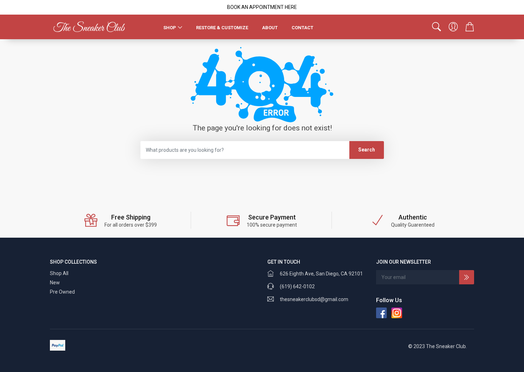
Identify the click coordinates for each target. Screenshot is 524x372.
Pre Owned (62, 292)
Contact (302, 27)
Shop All (59, 273)
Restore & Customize (222, 27)
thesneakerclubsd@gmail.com (314, 299)
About (270, 27)
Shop (169, 27)
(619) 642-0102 (297, 286)
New (55, 282)
